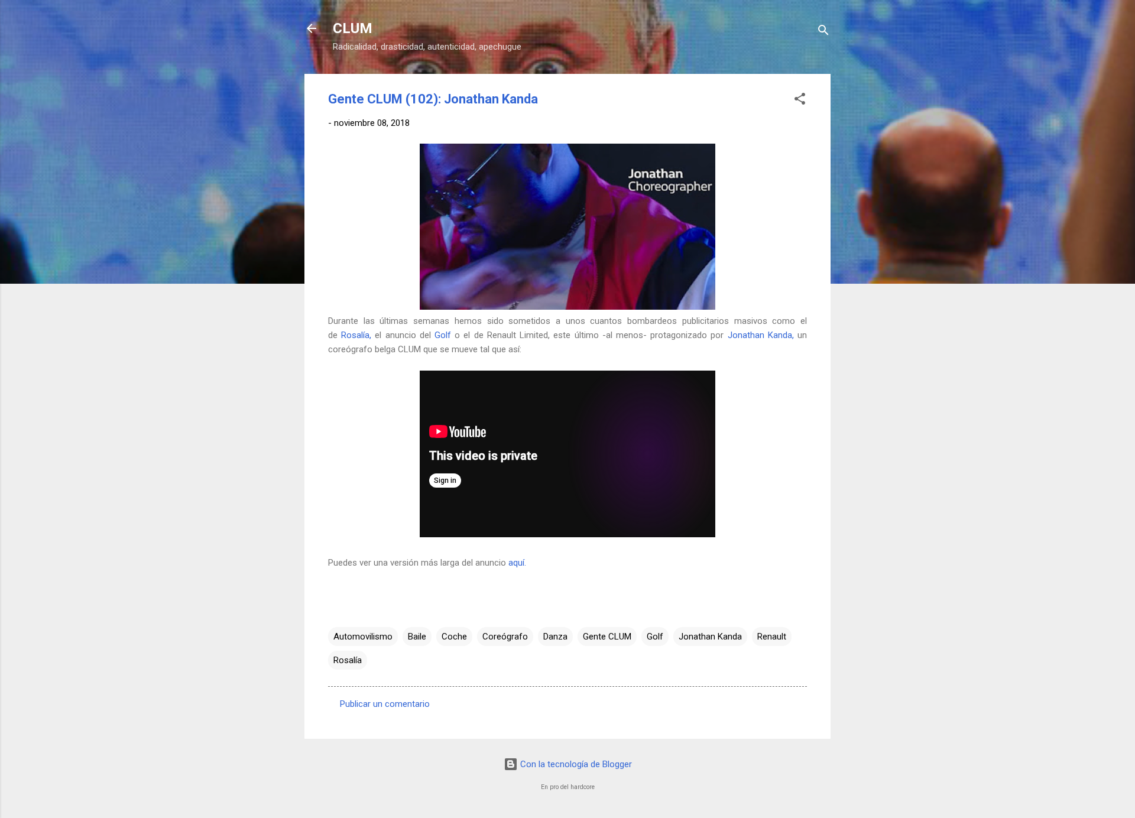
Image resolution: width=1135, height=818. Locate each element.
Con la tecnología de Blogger (575, 764)
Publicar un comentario (385, 704)
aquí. (517, 562)
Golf (442, 335)
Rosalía (347, 660)
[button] (800, 101)
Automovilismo (363, 636)
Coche (454, 636)
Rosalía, (356, 335)
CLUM (352, 28)
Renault (771, 636)
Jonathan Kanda (710, 636)
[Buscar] (823, 32)
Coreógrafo (505, 636)
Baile (417, 636)
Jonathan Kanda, (761, 335)
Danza (555, 636)
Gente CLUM (607, 636)
